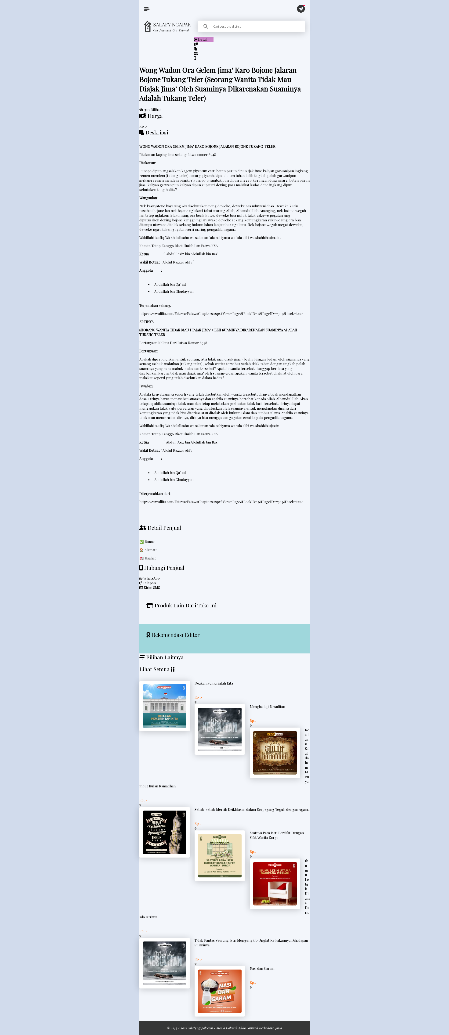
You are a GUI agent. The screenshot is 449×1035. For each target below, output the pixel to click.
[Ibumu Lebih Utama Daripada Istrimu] (275, 904)
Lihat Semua (154, 669)
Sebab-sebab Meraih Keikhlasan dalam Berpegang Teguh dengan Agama (252, 809)
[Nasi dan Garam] (220, 1011)
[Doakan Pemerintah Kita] (164, 726)
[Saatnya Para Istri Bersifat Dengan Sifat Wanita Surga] (220, 876)
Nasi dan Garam (262, 968)
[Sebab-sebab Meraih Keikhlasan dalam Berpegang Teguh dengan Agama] (164, 852)
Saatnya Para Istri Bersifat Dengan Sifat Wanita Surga (277, 835)
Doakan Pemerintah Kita (214, 683)
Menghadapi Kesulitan (267, 706)
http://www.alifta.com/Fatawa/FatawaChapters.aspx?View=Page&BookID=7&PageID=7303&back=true (221, 313)
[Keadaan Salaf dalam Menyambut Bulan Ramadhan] (275, 773)
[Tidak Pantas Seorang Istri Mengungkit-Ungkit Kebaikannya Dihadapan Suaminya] (164, 983)
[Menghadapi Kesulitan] (220, 749)
